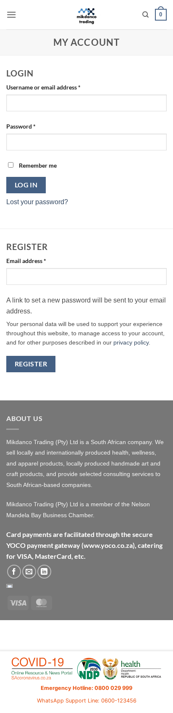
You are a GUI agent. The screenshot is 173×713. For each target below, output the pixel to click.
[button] (11, 14)
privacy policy (131, 342)
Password (32, 126)
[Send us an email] (29, 572)
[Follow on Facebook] (14, 572)
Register (31, 364)
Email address (38, 260)
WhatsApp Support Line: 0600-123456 (86, 700)
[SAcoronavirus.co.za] (86, 669)
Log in (26, 185)
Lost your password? (37, 201)
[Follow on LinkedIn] (44, 572)
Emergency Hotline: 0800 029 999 (86, 688)
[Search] (145, 15)
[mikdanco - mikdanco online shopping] (86, 14)
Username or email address (55, 87)
